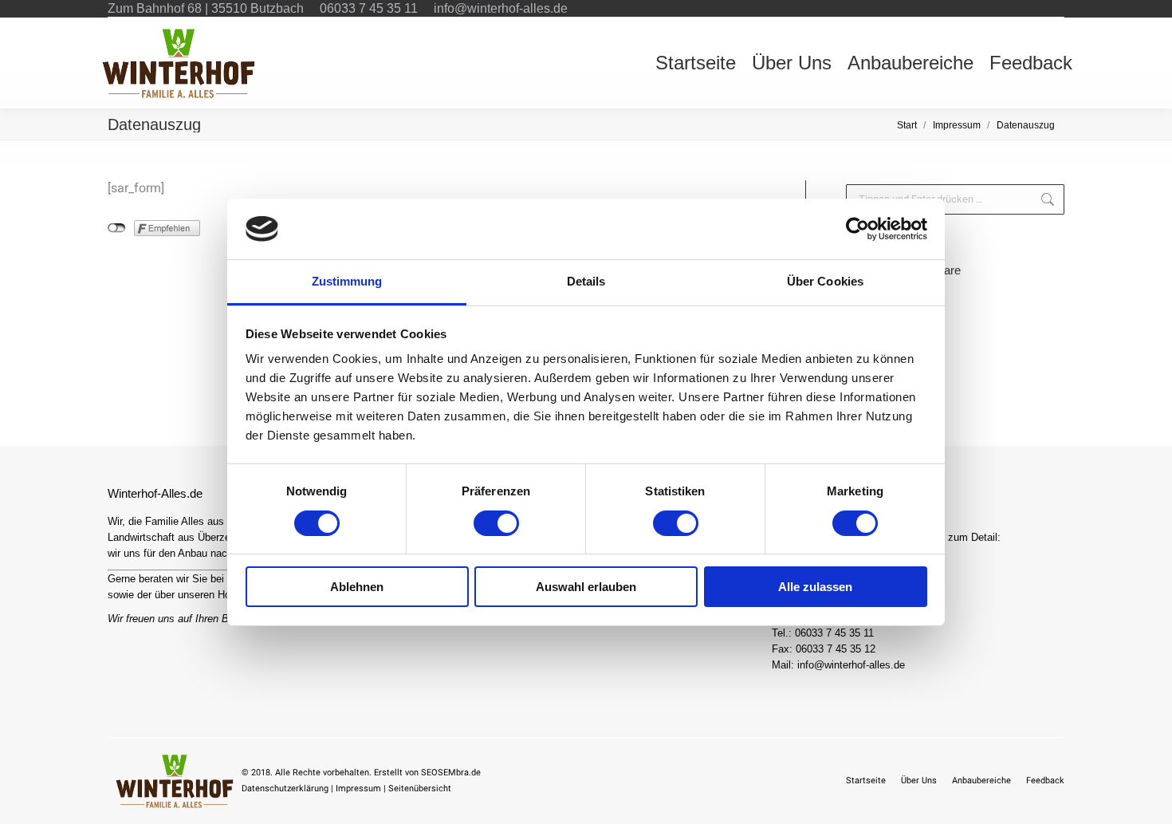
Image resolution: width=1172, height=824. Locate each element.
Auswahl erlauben (586, 586)
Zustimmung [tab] (347, 281)
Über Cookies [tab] (825, 281)
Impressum (358, 788)
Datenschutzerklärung (285, 788)
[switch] (496, 523)
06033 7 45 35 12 (835, 649)
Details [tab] (586, 281)
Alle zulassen (815, 586)
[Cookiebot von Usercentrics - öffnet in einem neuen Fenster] (857, 229)
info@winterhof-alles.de (501, 8)
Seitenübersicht (419, 788)
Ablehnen (356, 586)
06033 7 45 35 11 (369, 8)
